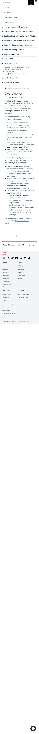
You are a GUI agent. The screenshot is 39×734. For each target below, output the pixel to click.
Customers (6, 278)
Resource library (7, 304)
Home (6, 7)
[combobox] (15, 2)
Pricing (20, 266)
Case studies (6, 294)
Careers (4, 272)
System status (9, 23)
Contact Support (10, 18)
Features (21, 278)
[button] (29, 245)
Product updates (23, 294)
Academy (5, 297)
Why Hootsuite (7, 266)
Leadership (6, 275)
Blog (4, 300)
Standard (21, 269)
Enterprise (21, 275)
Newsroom (6, 281)
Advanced (21, 272)
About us (5, 269)
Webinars (5, 307)
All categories (9, 13)
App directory (6, 310)
